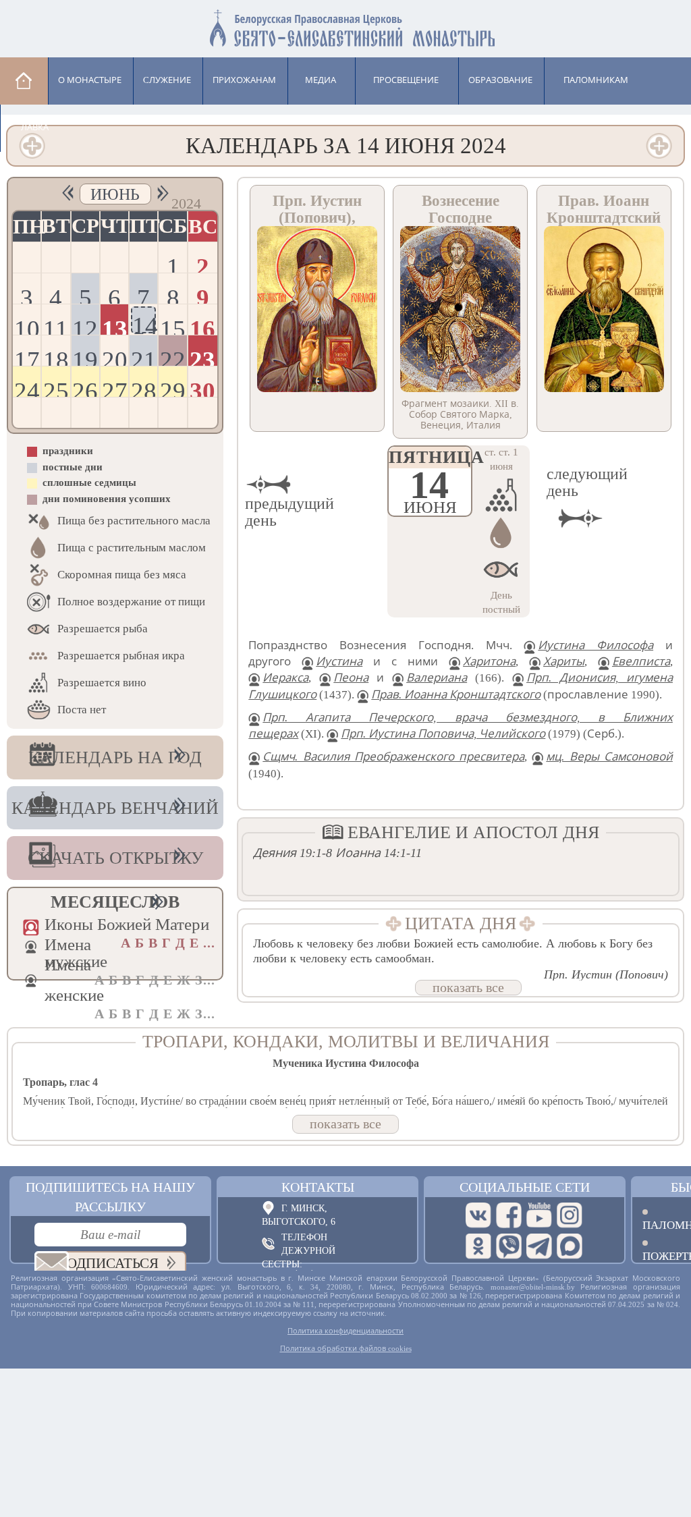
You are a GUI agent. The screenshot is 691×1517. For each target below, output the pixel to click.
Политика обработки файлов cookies (346, 1348)
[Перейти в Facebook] (509, 1215)
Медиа (320, 80)
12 (85, 325)
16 (202, 325)
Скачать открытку (115, 858)
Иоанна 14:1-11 (378, 853)
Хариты (563, 661)
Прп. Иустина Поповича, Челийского (443, 733)
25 (56, 387)
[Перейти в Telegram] (539, 1246)
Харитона (489, 661)
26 (85, 387)
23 (202, 356)
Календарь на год (115, 757)
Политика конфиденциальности (345, 1331)
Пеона (350, 677)
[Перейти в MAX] (569, 1246)
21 (144, 356)
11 (55, 325)
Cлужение (167, 80)
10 (27, 325)
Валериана (436, 677)
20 (115, 356)
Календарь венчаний (115, 808)
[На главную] (24, 80)
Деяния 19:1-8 (292, 853)
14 (144, 322)
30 (202, 387)
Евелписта (641, 661)
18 (56, 356)
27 (115, 387)
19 (85, 356)
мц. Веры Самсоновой (609, 756)
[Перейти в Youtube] (539, 1215)
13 (115, 325)
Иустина (339, 661)
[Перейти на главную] (345, 25)
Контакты (317, 1187)
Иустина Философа (595, 645)
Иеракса (285, 677)
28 (144, 387)
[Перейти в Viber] (509, 1246)
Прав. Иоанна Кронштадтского (456, 694)
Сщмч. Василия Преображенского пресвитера (393, 756)
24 (27, 387)
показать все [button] (468, 987)
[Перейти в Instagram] (569, 1215)
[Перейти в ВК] (478, 1215)
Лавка (35, 127)
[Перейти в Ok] (478, 1246)
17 (27, 356)
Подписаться (108, 1263)
